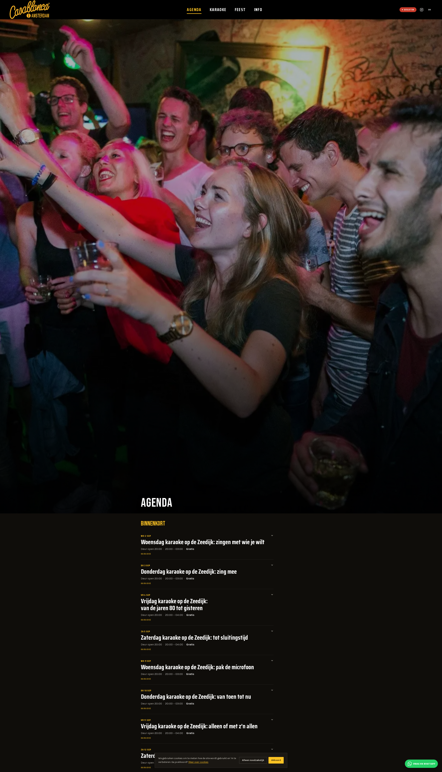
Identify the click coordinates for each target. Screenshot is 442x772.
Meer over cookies (198, 762)
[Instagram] (421, 9)
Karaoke (218, 9)
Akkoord (276, 760)
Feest (240, 9)
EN (429, 9)
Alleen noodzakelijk (253, 760)
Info (258, 9)
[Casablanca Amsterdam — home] (30, 9)
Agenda (194, 9)
